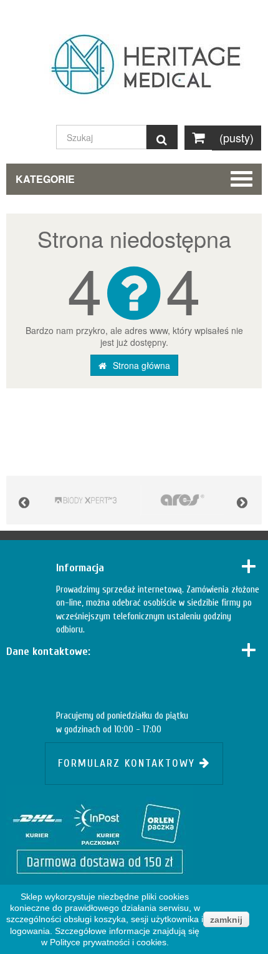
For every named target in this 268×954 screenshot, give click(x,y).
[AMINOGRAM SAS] (86, 500)
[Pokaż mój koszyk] (198, 137)
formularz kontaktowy (128, 763)
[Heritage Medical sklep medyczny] (134, 70)
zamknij (226, 920)
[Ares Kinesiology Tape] (182, 500)
